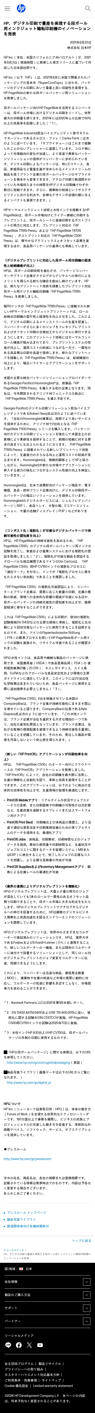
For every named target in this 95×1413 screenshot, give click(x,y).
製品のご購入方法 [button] (17, 1295)
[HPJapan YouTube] (39, 1345)
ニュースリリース (14, 1250)
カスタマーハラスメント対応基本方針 (32, 1375)
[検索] (88, 8)
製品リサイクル (50, 1364)
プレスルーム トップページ (26, 1213)
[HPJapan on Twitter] (29, 1345)
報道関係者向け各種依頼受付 (28, 1226)
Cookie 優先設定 (16, 1386)
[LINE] (8, 1345)
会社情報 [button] (11, 1282)
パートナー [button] (13, 1321)
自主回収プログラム (19, 1364)
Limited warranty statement (53, 1386)
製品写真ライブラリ (21, 1220)
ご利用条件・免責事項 (21, 1380)
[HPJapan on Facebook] (18, 1345)
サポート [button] (11, 1308)
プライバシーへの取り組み (24, 1369)
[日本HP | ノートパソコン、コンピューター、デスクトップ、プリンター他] (21, 8)
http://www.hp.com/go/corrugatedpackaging (38, 1063)
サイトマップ (51, 1380)
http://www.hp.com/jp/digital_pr (29, 1083)
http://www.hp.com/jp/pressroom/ (28, 1159)
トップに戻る (81, 1241)
